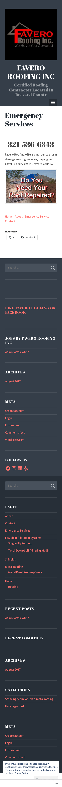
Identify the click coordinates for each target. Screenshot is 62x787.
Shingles (10, 559)
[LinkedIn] (20, 468)
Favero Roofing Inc (31, 72)
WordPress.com (14, 439)
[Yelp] (26, 468)
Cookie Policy (21, 773)
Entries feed (12, 425)
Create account (14, 411)
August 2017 (13, 381)
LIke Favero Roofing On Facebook (30, 310)
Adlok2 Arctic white (17, 352)
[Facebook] (8, 468)
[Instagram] (14, 468)
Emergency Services (17, 530)
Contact (10, 221)
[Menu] (53, 102)
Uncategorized (14, 706)
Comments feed (15, 432)
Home (9, 216)
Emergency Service (37, 216)
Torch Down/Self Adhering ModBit (29, 550)
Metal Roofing (14, 566)
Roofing (13, 586)
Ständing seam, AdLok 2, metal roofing (29, 699)
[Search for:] (31, 267)
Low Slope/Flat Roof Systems (23, 537)
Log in (9, 418)
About (19, 216)
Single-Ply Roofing (20, 543)
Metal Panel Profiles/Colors (25, 572)
